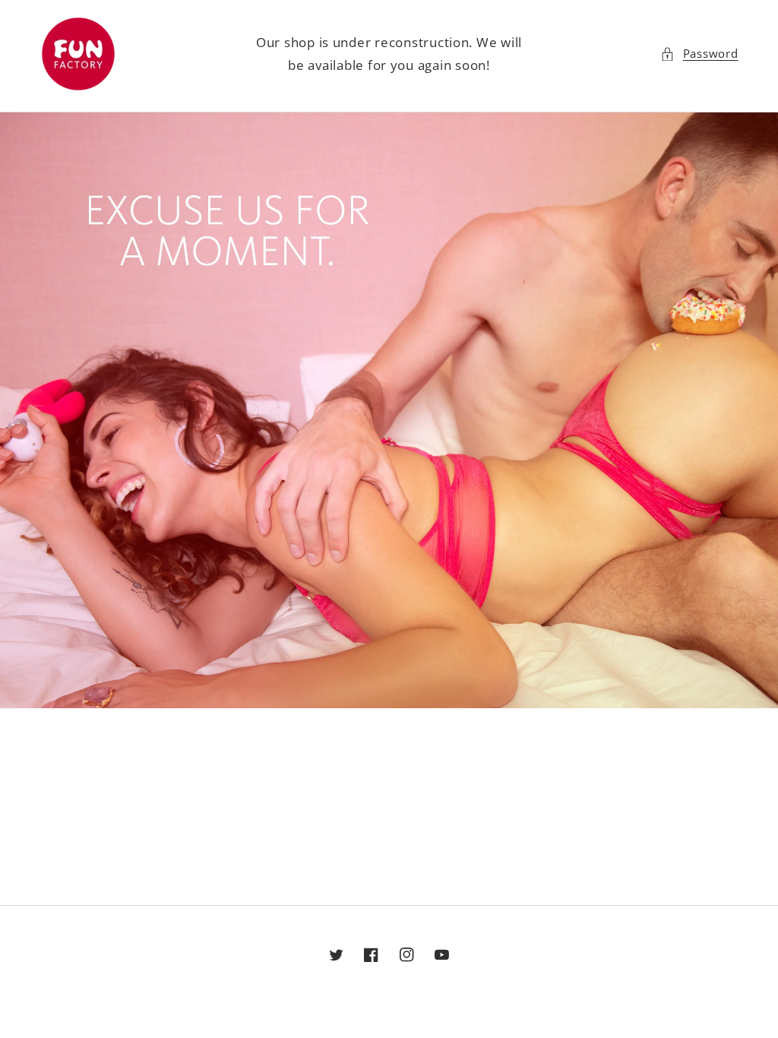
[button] (699, 54)
